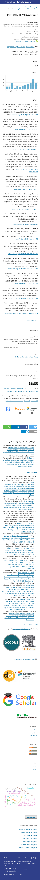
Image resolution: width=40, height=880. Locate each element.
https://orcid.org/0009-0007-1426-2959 (25, 41)
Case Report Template (29, 838)
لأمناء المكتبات (33, 736)
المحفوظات (27, 7)
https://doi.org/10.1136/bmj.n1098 (26, 189)
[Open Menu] (2, 2)
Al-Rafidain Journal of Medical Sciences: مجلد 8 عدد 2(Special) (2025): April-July (18, 541)
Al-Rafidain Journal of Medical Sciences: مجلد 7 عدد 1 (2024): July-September (18, 609)
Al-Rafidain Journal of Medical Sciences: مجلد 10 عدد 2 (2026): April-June (18, 452)
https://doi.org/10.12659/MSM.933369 (25, 224)
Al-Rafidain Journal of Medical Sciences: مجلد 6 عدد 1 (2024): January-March (18, 493)
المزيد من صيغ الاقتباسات (10, 347)
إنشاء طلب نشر (31, 817)
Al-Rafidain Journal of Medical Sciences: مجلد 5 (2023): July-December (19, 507)
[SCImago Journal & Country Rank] (25, 659)
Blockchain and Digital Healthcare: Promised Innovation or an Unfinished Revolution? (18, 460)
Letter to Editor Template (28, 845)
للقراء (35, 729)
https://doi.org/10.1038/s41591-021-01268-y (23, 298)
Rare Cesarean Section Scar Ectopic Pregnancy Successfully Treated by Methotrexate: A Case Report (18, 503)
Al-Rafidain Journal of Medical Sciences (18, 2)
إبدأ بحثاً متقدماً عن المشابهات (22, 629)
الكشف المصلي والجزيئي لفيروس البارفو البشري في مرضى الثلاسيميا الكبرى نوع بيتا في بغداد (18, 537)
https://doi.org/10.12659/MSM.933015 (25, 149)
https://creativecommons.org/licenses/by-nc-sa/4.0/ (22, 401)
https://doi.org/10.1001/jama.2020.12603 (24, 115)
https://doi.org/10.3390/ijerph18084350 (24, 209)
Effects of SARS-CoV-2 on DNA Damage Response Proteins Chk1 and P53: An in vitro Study (18, 526)
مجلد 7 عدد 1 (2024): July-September (27, 9)
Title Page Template (30, 835)
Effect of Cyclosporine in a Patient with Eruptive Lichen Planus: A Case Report (19, 549)
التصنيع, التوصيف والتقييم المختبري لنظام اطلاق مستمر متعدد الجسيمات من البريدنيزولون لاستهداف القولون (19, 562)
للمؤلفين (34, 732)
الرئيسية (35, 7)
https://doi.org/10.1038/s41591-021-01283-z (23, 269)
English (34, 766)
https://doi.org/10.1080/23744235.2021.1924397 (21, 313)
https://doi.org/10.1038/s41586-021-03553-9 (23, 254)
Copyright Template (30, 842)
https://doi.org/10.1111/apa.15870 (26, 239)
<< (37, 624)
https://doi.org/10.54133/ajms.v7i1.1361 (20, 47)
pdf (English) (31, 320)
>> (24, 624)
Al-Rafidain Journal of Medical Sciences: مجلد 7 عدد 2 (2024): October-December (21, 530)
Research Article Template (28, 829)
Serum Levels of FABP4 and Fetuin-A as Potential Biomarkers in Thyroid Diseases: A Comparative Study (19, 575)
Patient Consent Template (28, 848)
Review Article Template (29, 832)
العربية (35, 769)
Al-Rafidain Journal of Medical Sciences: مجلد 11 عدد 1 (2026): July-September (19, 464)
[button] (33, 427)
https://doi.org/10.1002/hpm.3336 (26, 283)
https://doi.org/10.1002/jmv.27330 (26, 129)
